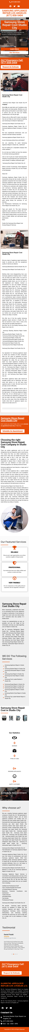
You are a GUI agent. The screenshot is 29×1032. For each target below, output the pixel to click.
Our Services (14, 52)
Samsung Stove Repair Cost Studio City (12, 419)
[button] (3, 942)
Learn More (14, 49)
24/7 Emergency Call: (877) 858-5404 (12, 61)
